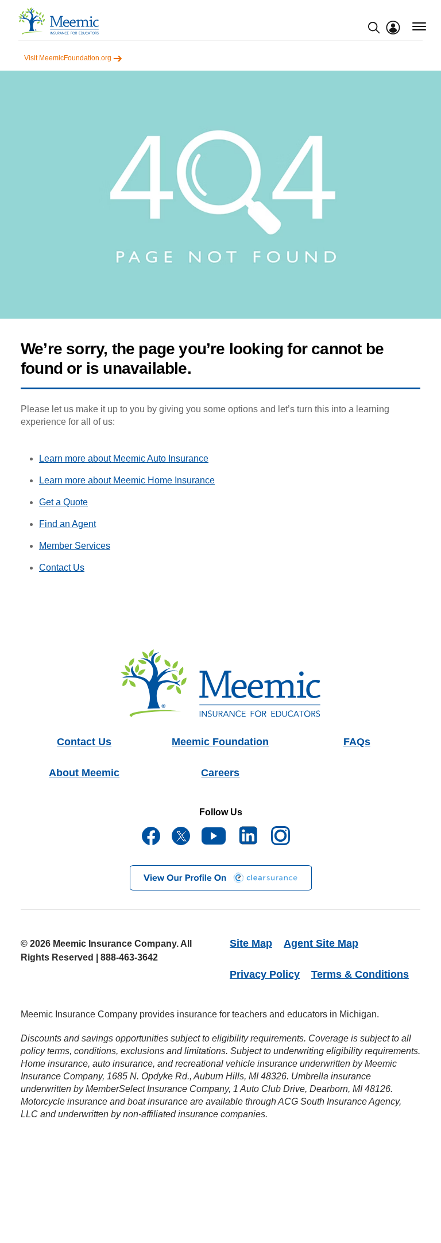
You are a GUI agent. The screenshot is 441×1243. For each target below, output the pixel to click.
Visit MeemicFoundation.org (68, 58)
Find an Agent (67, 524)
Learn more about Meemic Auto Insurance (123, 458)
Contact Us (61, 567)
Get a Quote (63, 502)
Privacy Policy (265, 974)
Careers (220, 773)
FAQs (356, 742)
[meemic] (58, 20)
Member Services (74, 546)
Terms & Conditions (360, 974)
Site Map (251, 943)
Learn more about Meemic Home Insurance (127, 480)
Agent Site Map (321, 943)
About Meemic (84, 773)
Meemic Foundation (220, 742)
